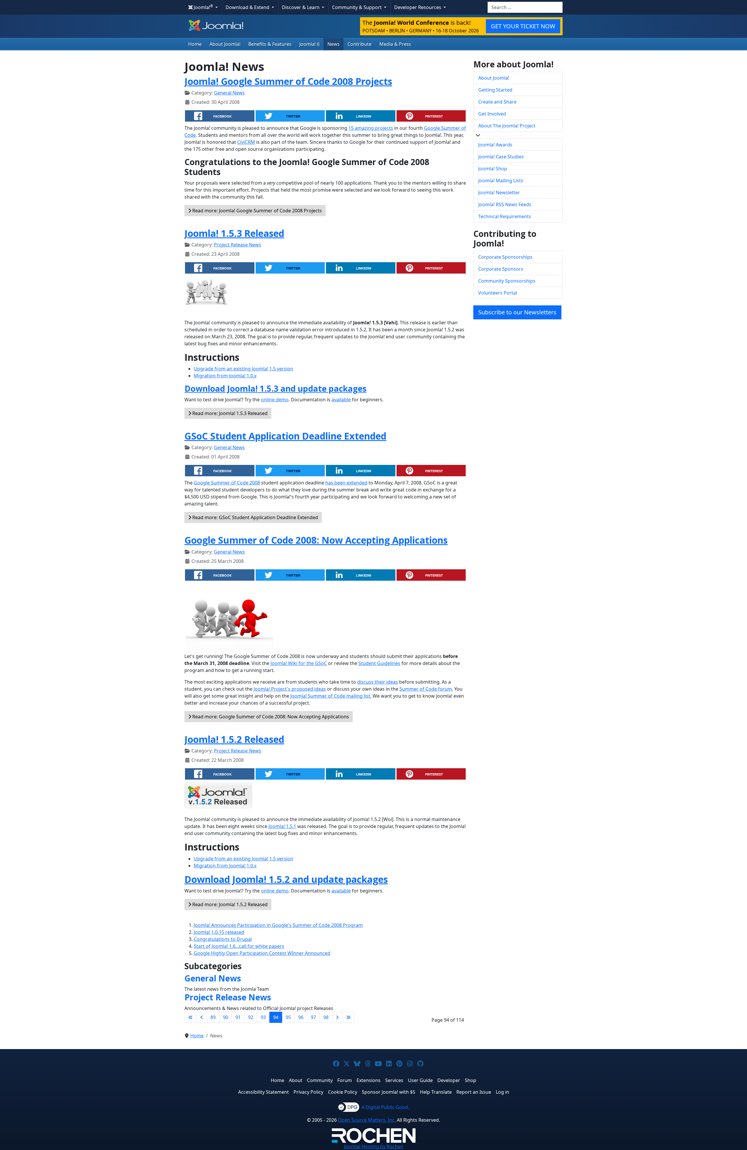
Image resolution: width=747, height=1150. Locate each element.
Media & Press (395, 44)
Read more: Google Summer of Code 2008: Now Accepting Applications (270, 716)
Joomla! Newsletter (499, 192)
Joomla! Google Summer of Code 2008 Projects (288, 81)
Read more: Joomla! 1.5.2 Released (229, 904)
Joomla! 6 (309, 44)
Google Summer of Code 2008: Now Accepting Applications (316, 540)
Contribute (359, 44)
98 (326, 1017)
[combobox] (525, 7)
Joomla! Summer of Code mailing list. (330, 696)
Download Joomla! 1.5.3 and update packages (275, 388)
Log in (502, 1092)
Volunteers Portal (497, 293)
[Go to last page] (348, 1017)
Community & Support (357, 7)
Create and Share (497, 102)
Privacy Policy (308, 1092)
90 (225, 1017)
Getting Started (495, 90)
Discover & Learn (301, 7)
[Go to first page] (190, 1017)
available (341, 399)
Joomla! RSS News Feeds (504, 204)
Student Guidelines (379, 663)
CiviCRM (246, 142)
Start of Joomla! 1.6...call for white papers (239, 946)
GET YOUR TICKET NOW (523, 26)
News (333, 44)
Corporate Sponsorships (505, 257)
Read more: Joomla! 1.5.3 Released (229, 413)
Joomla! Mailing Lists (500, 180)
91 (238, 1017)
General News (229, 93)
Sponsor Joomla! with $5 (388, 1092)
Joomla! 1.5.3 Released (234, 233)
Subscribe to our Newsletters (517, 312)
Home (195, 44)
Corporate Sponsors (500, 269)
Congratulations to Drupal (223, 939)
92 (250, 1017)
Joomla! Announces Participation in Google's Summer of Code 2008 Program (278, 925)
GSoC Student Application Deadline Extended (285, 436)
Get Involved (492, 114)
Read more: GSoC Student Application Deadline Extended (254, 517)
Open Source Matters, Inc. (367, 1120)
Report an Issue (473, 1092)
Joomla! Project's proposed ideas (290, 689)
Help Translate (436, 1092)
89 (213, 1017)
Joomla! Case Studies (501, 156)
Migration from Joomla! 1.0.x (225, 375)
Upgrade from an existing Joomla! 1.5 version (243, 368)
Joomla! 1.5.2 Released (234, 739)
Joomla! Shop (492, 168)
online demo (275, 399)
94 (275, 1017)
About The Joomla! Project (506, 125)
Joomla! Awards (495, 144)
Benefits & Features (270, 44)
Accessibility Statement (263, 1092)
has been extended (346, 482)
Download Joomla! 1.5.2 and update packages (286, 879)
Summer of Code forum (425, 689)
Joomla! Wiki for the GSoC (298, 663)
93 (263, 1017)
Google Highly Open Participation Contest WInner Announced (262, 953)
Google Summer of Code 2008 (227, 482)
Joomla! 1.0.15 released (219, 932)
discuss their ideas (377, 682)
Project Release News (237, 244)
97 (313, 1017)
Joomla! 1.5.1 (282, 826)
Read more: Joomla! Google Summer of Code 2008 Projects (256, 210)
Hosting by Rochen (373, 1146)
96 (300, 1017)
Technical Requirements (504, 216)
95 (288, 1017)
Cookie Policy (342, 1092)
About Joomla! (225, 44)
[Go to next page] (337, 1017)
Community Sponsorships (506, 281)
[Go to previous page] (201, 1017)
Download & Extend (248, 7)
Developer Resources (418, 7)
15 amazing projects (370, 128)
